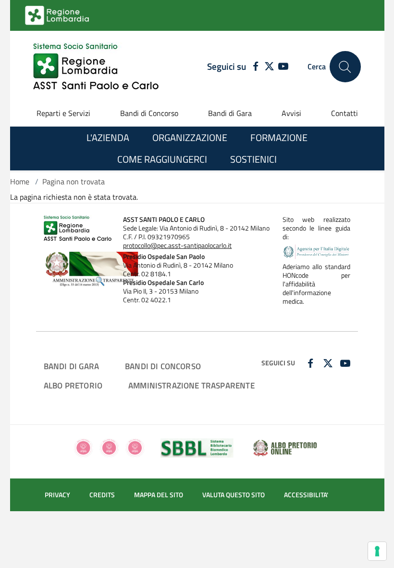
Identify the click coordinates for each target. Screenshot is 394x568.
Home (19, 181)
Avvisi (291, 113)
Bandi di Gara (230, 113)
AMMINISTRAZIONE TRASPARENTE (191, 385)
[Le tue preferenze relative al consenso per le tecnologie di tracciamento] (377, 551)
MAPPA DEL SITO (158, 495)
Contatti (344, 113)
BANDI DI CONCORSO (163, 366)
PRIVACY (57, 495)
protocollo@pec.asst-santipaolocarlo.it (177, 245)
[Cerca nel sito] (345, 66)
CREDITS (102, 495)
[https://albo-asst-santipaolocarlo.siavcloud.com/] (285, 446)
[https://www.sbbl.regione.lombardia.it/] (197, 446)
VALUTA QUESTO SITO (233, 495)
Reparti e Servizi (63, 113)
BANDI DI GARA (71, 366)
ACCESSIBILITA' (306, 495)
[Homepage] (96, 66)
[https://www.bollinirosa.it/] (109, 446)
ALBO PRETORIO (73, 385)
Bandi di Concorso (149, 113)
